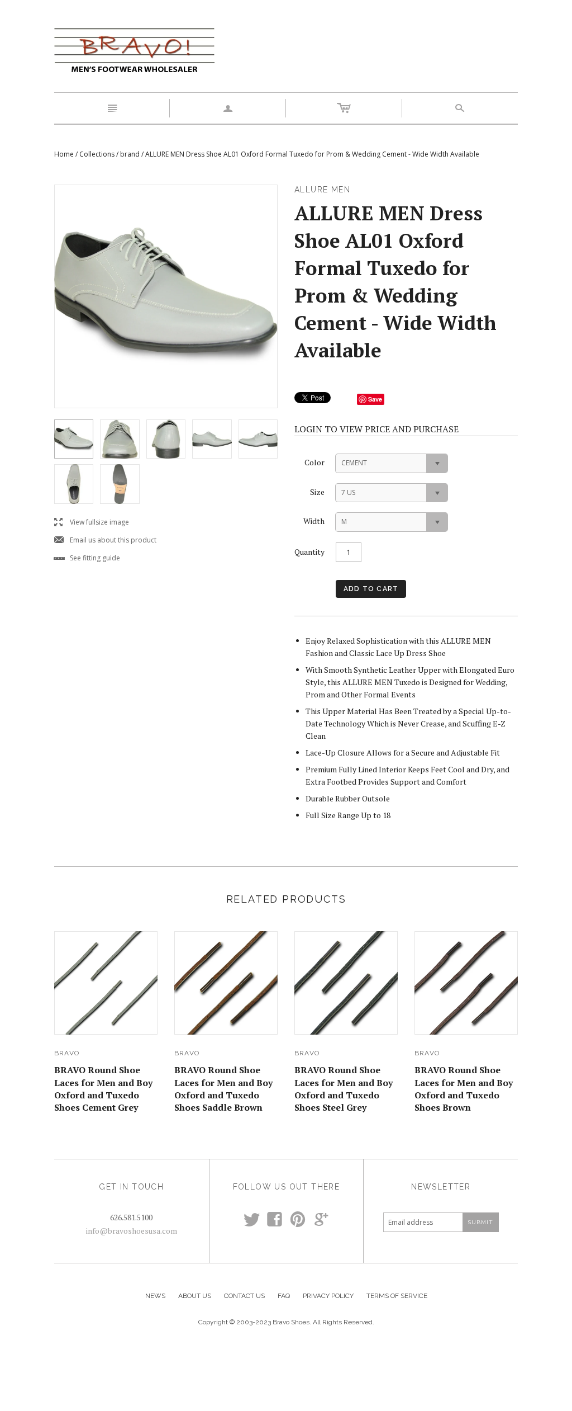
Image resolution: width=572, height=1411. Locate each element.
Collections (97, 154)
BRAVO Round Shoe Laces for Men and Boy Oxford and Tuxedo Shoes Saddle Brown (223, 1088)
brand (130, 154)
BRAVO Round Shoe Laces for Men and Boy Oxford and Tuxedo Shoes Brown (463, 1088)
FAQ (284, 1296)
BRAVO (66, 1053)
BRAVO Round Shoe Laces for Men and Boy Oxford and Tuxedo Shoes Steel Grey (343, 1088)
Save (375, 399)
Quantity (309, 551)
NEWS (155, 1296)
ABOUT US (194, 1296)
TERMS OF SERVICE (396, 1296)
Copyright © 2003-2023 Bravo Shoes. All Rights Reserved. (286, 1322)
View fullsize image (91, 522)
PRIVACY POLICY (328, 1296)
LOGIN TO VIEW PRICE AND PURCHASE (376, 429)
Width (314, 521)
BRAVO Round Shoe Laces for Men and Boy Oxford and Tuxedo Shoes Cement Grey (103, 1088)
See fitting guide (87, 558)
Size (317, 492)
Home (64, 154)
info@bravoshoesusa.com (131, 1230)
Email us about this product (105, 540)
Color (314, 462)
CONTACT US (244, 1296)
